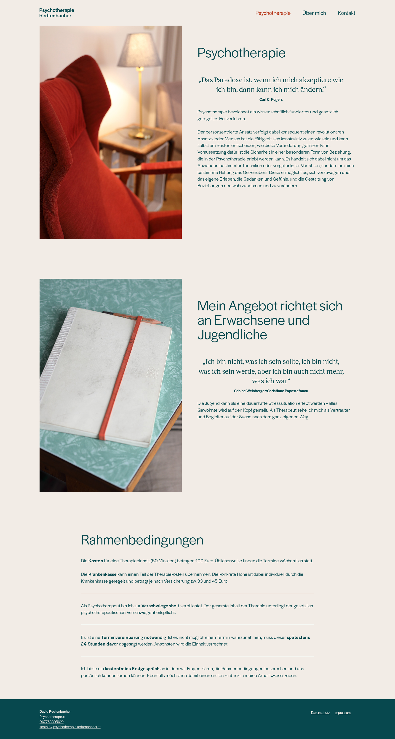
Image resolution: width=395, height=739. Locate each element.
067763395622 (52, 721)
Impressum (343, 712)
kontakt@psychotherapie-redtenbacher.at (70, 726)
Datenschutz (320, 712)
